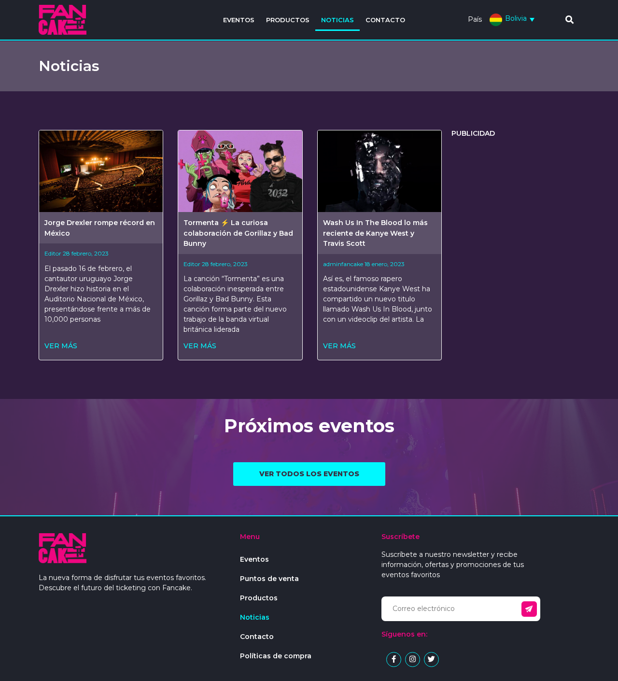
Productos (287, 20)
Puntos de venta (269, 578)
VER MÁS (60, 345)
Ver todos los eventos (309, 473)
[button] (569, 19)
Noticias (337, 20)
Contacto (385, 20)
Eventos (238, 20)
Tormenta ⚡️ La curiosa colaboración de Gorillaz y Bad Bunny (238, 233)
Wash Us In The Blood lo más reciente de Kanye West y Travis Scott (375, 233)
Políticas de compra (275, 656)
